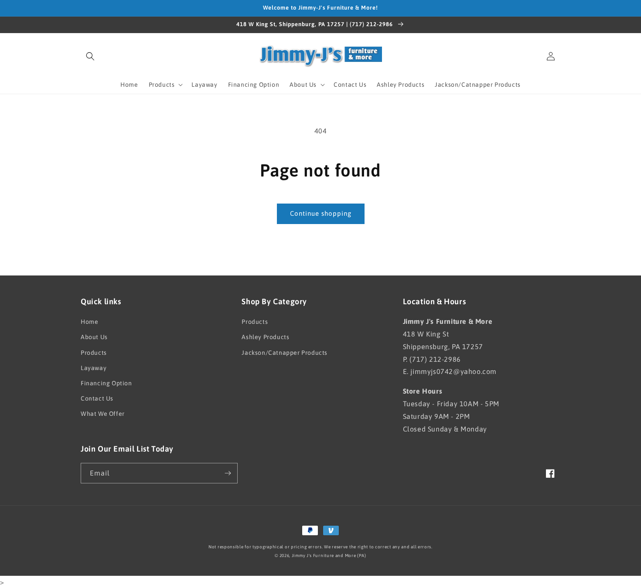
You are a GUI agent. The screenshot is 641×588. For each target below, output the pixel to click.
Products (94, 352)
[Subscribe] (227, 473)
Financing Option (106, 383)
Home (89, 321)
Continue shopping (320, 213)
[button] (90, 56)
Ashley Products (265, 336)
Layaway (93, 367)
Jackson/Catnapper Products (284, 352)
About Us (94, 336)
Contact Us (97, 398)
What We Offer (103, 413)
